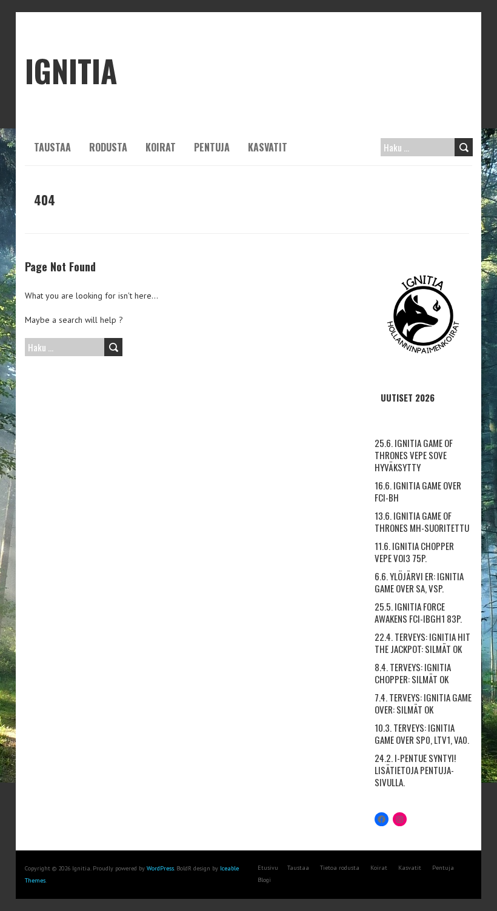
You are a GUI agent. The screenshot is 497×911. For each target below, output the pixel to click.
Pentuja (212, 147)
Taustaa (52, 147)
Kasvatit (267, 147)
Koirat (160, 147)
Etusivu (268, 868)
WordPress (160, 868)
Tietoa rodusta (339, 868)
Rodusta (108, 147)
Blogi (264, 880)
